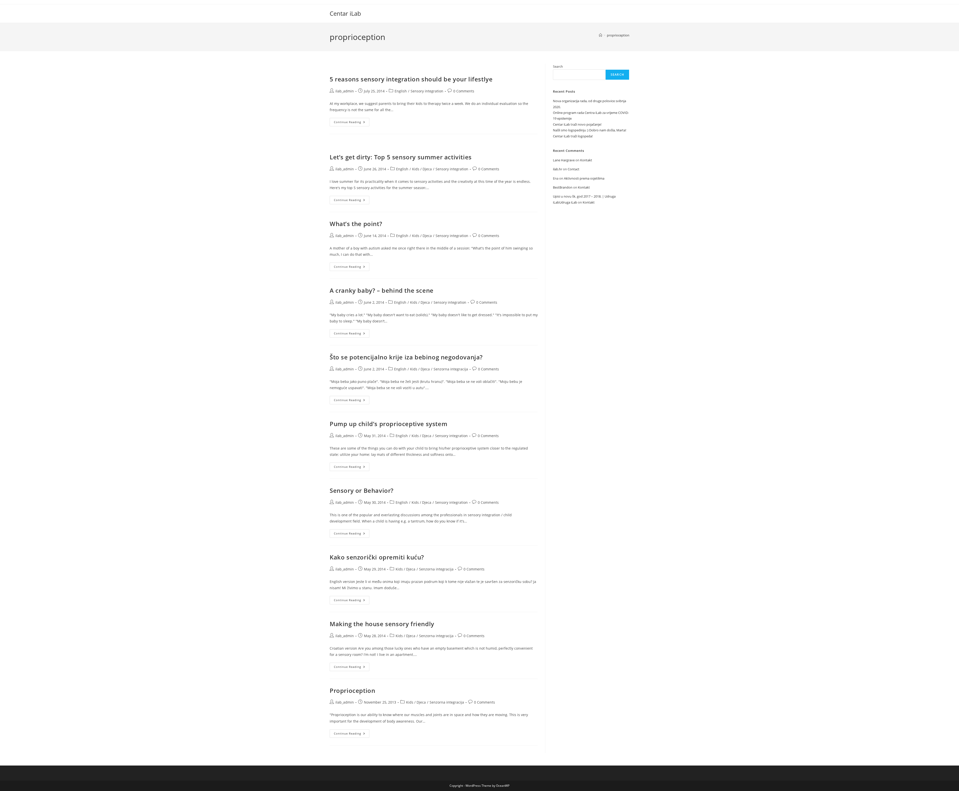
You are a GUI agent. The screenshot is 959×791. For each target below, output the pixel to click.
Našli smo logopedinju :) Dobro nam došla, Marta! (589, 130)
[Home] (600, 35)
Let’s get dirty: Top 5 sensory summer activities (401, 157)
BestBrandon (562, 187)
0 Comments (463, 91)
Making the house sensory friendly (382, 624)
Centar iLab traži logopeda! (573, 136)
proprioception (618, 35)
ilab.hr (557, 169)
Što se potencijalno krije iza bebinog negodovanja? (406, 357)
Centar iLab (345, 13)
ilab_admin (344, 91)
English (401, 91)
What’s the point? (356, 224)
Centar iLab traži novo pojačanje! (577, 124)
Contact (573, 169)
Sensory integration (427, 91)
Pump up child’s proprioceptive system (388, 424)
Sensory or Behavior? (362, 490)
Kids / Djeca (422, 169)
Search (558, 66)
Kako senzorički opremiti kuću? (377, 557)
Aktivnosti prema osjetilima (584, 178)
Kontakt (586, 160)
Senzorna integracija (451, 369)
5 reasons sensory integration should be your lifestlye (411, 79)
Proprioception (352, 690)
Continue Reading (351, 123)
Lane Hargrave (564, 160)
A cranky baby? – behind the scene (382, 290)
